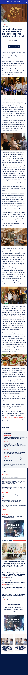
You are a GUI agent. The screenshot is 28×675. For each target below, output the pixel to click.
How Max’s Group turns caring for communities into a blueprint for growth (21, 648)
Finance (4, 509)
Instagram (11, 422)
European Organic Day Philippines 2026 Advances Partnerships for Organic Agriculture (13, 595)
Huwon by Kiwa (7, 427)
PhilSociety (16, 40)
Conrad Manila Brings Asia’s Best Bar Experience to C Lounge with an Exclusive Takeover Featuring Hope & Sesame (14, 452)
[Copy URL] (18, 46)
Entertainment (7, 456)
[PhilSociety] (10, 40)
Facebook (4, 422)
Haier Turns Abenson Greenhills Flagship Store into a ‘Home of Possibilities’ (14, 506)
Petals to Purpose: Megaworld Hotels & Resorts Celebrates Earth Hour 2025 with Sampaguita (7, 648)
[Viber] (15, 46)
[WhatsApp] (12, 46)
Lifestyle (4, 24)
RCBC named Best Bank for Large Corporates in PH (13, 511)
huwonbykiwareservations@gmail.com (14, 417)
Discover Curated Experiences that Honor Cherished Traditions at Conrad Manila (14, 465)
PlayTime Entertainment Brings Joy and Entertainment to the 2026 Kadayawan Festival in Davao (14, 459)
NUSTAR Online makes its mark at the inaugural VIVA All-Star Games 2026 (13, 517)
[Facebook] (9, 46)
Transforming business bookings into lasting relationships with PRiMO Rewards (15, 438)
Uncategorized (7, 435)
